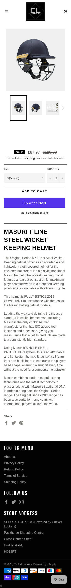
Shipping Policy (15, 482)
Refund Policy (14, 469)
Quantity (53, 168)
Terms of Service (15, 475)
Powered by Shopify (44, 564)
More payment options (35, 212)
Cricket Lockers (23, 564)
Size (6, 168)
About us (10, 456)
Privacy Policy (14, 463)
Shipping (29, 158)
